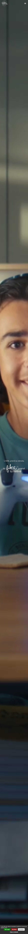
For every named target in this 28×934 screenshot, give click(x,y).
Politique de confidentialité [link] (14, 932)
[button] (25, 3)
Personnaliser (21, 929)
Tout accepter (7, 929)
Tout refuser (14, 929)
